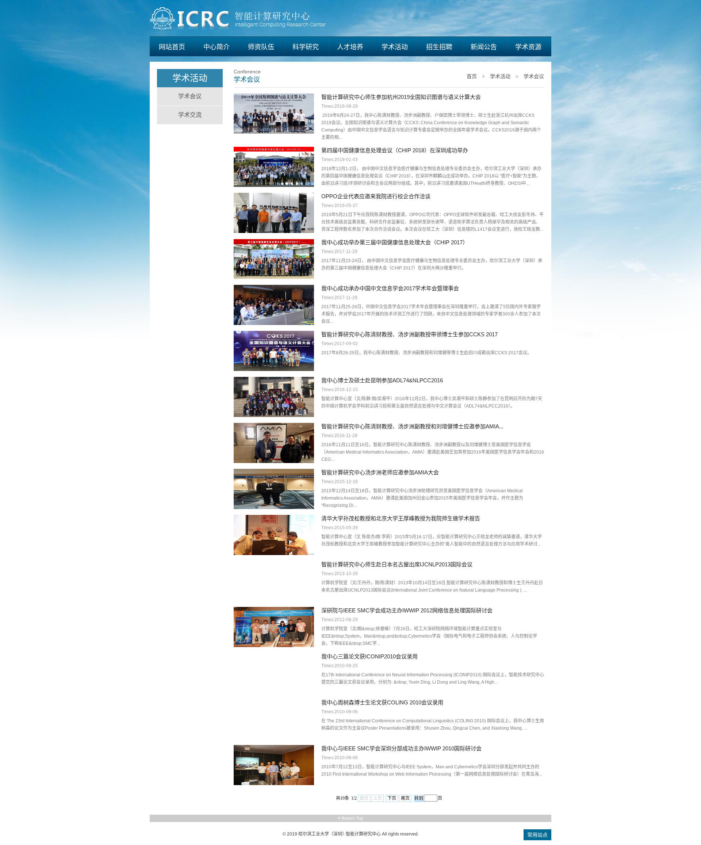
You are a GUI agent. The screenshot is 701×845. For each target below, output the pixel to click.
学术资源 (528, 47)
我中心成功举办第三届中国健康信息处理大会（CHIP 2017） (394, 242)
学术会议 (190, 96)
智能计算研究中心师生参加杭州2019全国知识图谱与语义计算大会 (401, 97)
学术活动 (395, 47)
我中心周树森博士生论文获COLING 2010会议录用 (382, 702)
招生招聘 (439, 47)
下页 (391, 798)
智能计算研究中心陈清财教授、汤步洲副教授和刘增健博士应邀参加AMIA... (412, 426)
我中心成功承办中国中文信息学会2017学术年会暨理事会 (390, 288)
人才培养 (350, 47)
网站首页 (172, 47)
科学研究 (305, 47)
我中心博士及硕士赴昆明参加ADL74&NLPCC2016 (382, 380)
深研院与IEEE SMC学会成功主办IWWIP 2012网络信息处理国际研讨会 (407, 610)
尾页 (405, 798)
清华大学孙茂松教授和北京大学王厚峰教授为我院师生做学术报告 (400, 518)
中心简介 (216, 47)
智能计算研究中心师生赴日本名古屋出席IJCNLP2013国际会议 (396, 564)
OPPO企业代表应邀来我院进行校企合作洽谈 (375, 196)
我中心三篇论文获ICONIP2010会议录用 (369, 656)
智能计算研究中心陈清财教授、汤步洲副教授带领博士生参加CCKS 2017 (409, 334)
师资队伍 (261, 47)
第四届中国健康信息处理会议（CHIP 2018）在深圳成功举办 (394, 150)
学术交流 (190, 115)
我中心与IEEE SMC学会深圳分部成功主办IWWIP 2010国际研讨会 (401, 748)
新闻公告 (484, 47)
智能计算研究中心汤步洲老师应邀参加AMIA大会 (380, 472)
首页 (472, 76)
